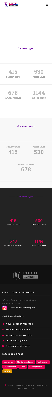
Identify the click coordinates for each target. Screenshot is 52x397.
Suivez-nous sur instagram (22, 307)
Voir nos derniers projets (19, 335)
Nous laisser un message (19, 324)
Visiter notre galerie (16, 340)
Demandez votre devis (18, 346)
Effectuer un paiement (18, 329)
